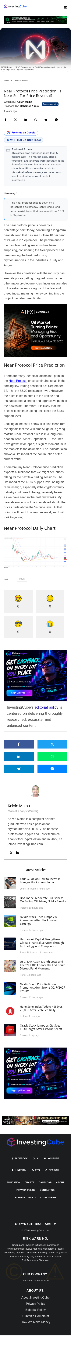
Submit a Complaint (35, 1316)
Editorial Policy (25, 1197)
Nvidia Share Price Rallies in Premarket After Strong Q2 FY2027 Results (42, 987)
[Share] (5, 119)
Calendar (45, 1182)
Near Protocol (18, 380)
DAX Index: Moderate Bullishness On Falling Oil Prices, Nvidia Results (43, 899)
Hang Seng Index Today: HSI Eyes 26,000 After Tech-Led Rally (41, 1008)
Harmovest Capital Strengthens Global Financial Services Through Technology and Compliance (42, 943)
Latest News (48, 1197)
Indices (24, 907)
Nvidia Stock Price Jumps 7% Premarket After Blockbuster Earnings (38, 920)
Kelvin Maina (19, 805)
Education (13, 1182)
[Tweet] (15, 119)
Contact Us (47, 1190)
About (60, 1182)
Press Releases (28, 952)
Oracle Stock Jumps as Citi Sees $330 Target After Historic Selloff (41, 1027)
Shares (24, 930)
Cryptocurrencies (50, 104)
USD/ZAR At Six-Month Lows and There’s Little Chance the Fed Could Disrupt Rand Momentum (42, 965)
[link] (15, 6)
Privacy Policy (25, 1190)
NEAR (22, 579)
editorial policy (46, 707)
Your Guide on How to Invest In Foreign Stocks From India (40, 880)
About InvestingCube (35, 1297)
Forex (23, 974)
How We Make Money (35, 1322)
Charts (29, 1182)
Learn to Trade (28, 888)
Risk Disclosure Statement (35, 1260)
